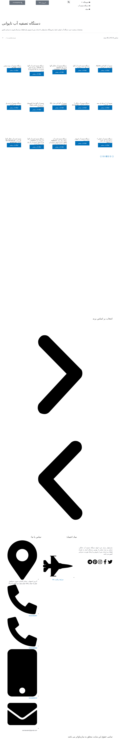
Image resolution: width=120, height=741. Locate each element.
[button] (68, 2)
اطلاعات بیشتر (105, 70)
